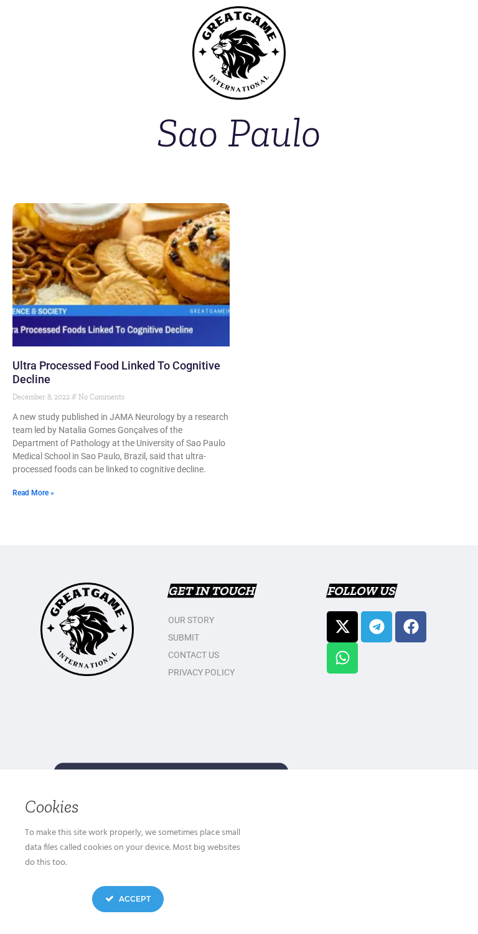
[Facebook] (410, 626)
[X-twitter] (342, 626)
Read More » (33, 492)
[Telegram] (376, 626)
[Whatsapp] (342, 658)
